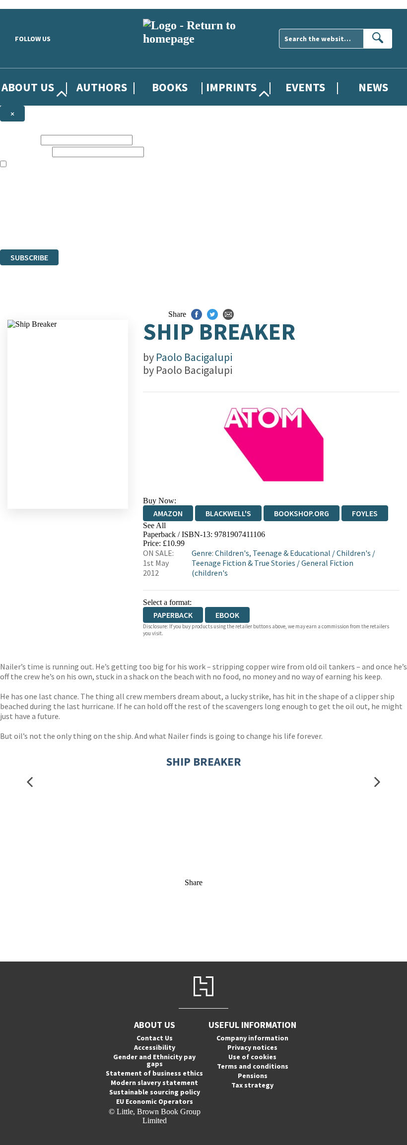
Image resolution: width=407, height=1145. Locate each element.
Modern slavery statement (154, 1082)
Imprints (231, 87)
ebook (227, 615)
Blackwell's (228, 513)
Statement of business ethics (154, 1073)
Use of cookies (252, 1056)
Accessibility (154, 1047)
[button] (30, 782)
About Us (27, 87)
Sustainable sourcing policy (154, 1091)
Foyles (365, 513)
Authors (101, 87)
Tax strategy (252, 1085)
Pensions (253, 1075)
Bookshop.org (301, 513)
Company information (252, 1037)
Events (305, 87)
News (373, 87)
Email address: (25, 151)
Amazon (168, 513)
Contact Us (154, 1037)
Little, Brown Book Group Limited (123, 209)
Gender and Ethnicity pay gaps (154, 1060)
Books (170, 87)
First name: (19, 139)
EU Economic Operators (154, 1101)
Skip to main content (32, 4)
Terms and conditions (252, 1066)
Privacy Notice (195, 227)
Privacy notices (252, 1047)
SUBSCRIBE (29, 257)
